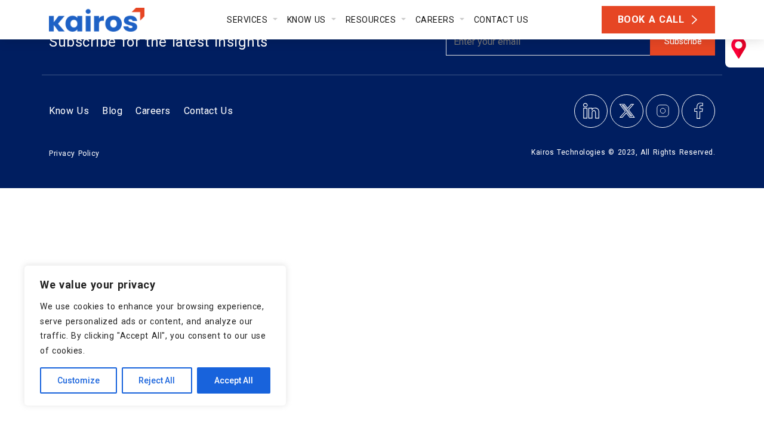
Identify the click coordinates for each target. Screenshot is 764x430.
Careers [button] (436, 19)
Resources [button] (372, 19)
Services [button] (248, 19)
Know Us (69, 110)
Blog (112, 110)
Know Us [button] (308, 19)
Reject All (156, 380)
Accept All (233, 380)
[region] (155, 335)
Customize (78, 380)
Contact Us (501, 19)
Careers (153, 110)
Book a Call (651, 19)
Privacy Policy (74, 153)
